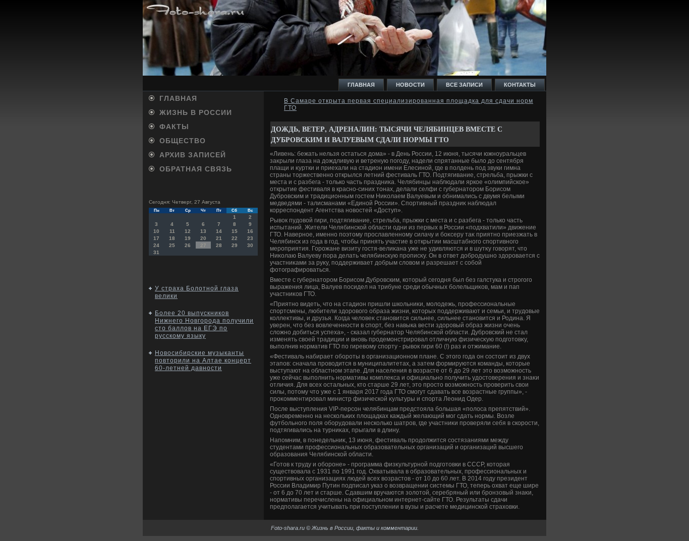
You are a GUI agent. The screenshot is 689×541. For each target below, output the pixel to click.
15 (235, 231)
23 (250, 238)
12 (188, 231)
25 (172, 245)
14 (219, 231)
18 (172, 238)
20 (203, 238)
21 (219, 238)
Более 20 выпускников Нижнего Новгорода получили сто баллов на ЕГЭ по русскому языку (204, 324)
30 (250, 245)
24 (156, 245)
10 (156, 231)
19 (188, 238)
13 (203, 231)
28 (219, 245)
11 (172, 231)
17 (156, 238)
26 (188, 245)
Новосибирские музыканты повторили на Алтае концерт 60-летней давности (203, 360)
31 (156, 252)
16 (250, 231)
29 (235, 245)
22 (235, 238)
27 (203, 245)
